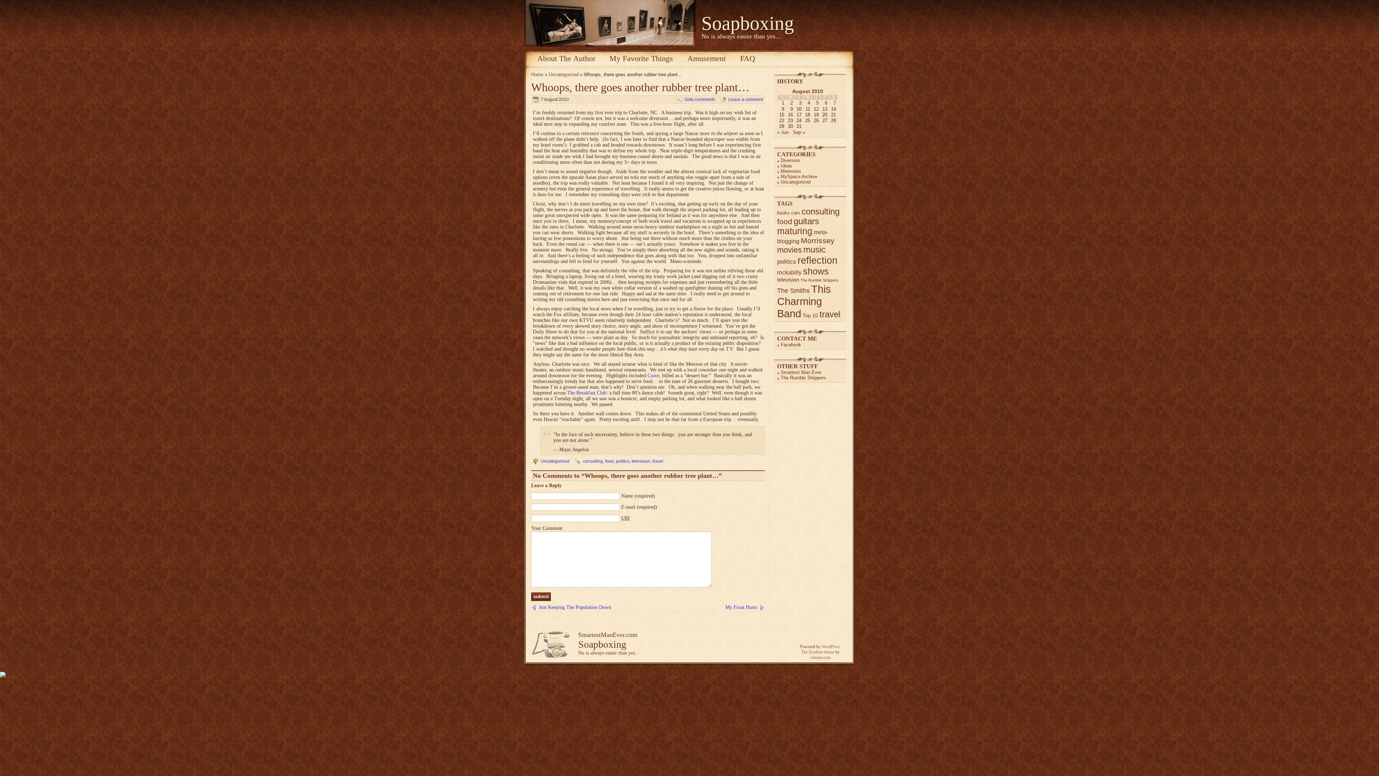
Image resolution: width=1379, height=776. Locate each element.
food (609, 461)
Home (537, 74)
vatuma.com (820, 657)
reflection (817, 260)
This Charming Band (804, 301)
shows (816, 271)
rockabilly (789, 272)
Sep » (799, 132)
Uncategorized (564, 74)
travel (658, 461)
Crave (653, 375)
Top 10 (810, 315)
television (641, 461)
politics (623, 461)
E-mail (628, 507)
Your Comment (546, 528)
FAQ (747, 58)
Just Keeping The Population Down (575, 607)
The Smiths (793, 290)
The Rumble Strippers (819, 280)
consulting (593, 461)
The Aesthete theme (817, 652)
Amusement (706, 58)
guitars (806, 221)
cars (795, 213)
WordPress (831, 646)
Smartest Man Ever (801, 372)
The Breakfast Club (587, 393)
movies (789, 249)
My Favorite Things (641, 58)
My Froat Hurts (741, 607)
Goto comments (699, 99)
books (783, 213)
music (814, 249)
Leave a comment (745, 99)
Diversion (790, 160)
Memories (791, 171)
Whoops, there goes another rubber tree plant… (640, 87)
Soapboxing (747, 23)
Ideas (786, 165)
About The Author (566, 58)
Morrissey (818, 240)
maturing (794, 231)
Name (627, 496)
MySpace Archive (799, 176)
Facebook (791, 344)
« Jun (783, 132)
